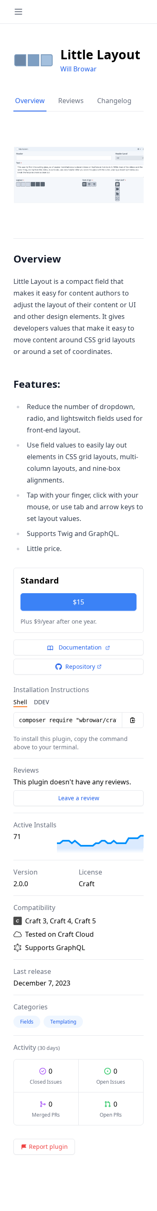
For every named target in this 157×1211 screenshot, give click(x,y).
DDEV (41, 702)
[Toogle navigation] (18, 12)
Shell (20, 702)
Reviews (71, 100)
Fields (26, 1021)
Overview (30, 100)
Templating (63, 1021)
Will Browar (78, 68)
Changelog (114, 100)
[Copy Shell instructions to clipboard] (133, 720)
